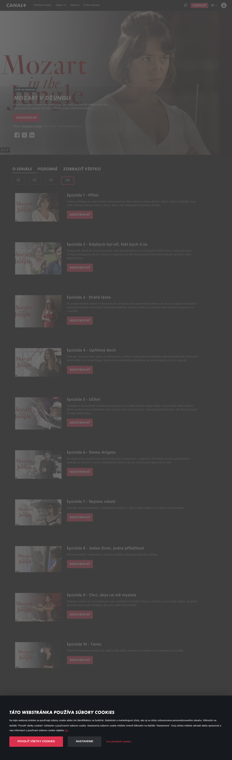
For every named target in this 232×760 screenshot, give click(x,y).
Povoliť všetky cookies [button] (36, 741)
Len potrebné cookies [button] (118, 741)
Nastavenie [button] (84, 741)
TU (66, 730)
